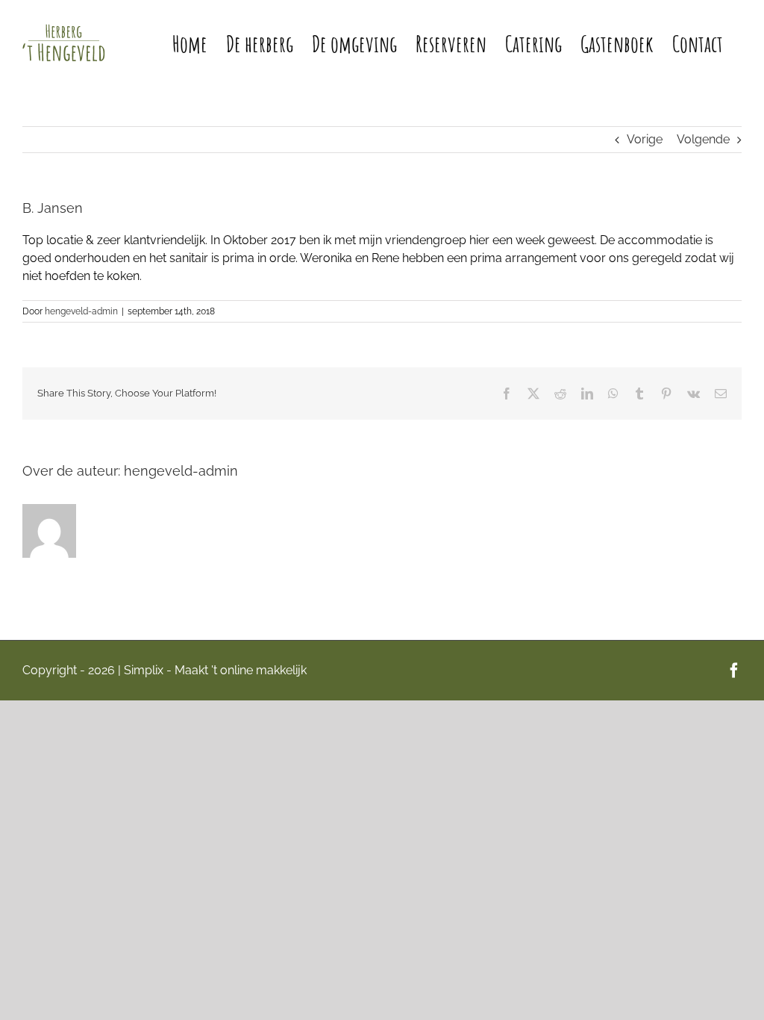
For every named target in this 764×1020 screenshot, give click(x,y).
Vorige (645, 139)
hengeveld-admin (81, 311)
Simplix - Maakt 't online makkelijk (215, 670)
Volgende (703, 139)
